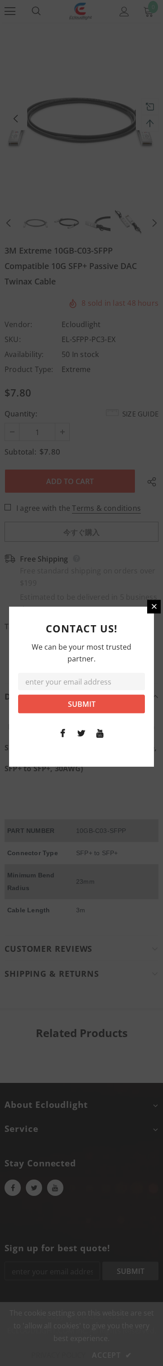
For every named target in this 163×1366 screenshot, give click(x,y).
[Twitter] (81, 732)
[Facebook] (63, 732)
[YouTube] (100, 732)
